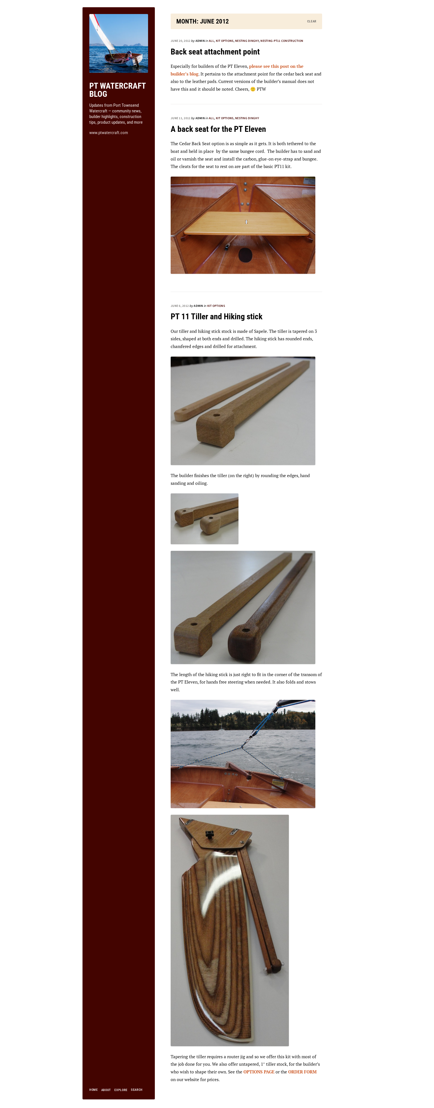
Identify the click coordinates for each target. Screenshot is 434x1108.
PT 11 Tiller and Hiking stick (216, 316)
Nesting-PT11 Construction (281, 41)
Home (93, 1089)
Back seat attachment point (215, 52)
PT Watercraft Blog (117, 90)
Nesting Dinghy (247, 41)
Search (137, 1089)
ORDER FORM (302, 1072)
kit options (225, 41)
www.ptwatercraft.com (108, 132)
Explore (120, 1090)
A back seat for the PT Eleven (218, 129)
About (106, 1090)
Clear (311, 21)
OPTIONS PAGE (258, 1072)
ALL (211, 41)
